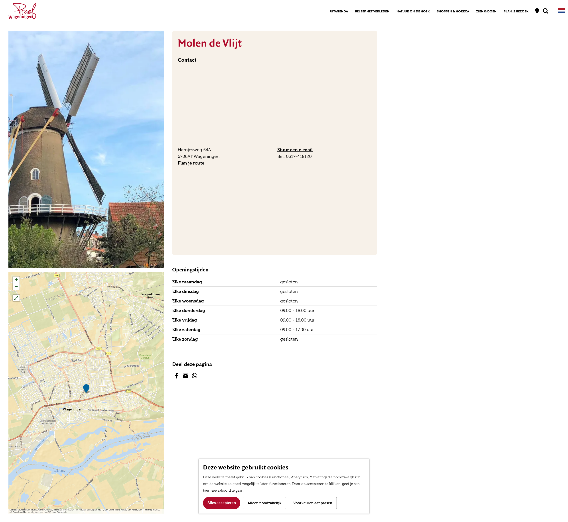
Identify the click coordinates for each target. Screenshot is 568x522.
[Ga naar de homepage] (22, 11)
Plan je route (191, 163)
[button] (86, 389)
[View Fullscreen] (16, 298)
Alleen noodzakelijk (264, 503)
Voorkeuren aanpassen (312, 503)
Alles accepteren (221, 503)
